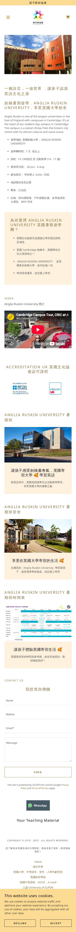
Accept (55, 923)
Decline (20, 923)
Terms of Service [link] (40, 788)
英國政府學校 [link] (38, 877)
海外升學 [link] (38, 866)
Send (38, 772)
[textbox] (38, 700)
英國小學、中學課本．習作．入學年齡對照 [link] (38, 872)
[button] (9, 17)
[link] (38, 17)
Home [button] (38, 861)
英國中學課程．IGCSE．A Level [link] (38, 882)
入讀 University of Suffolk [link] (38, 887)
